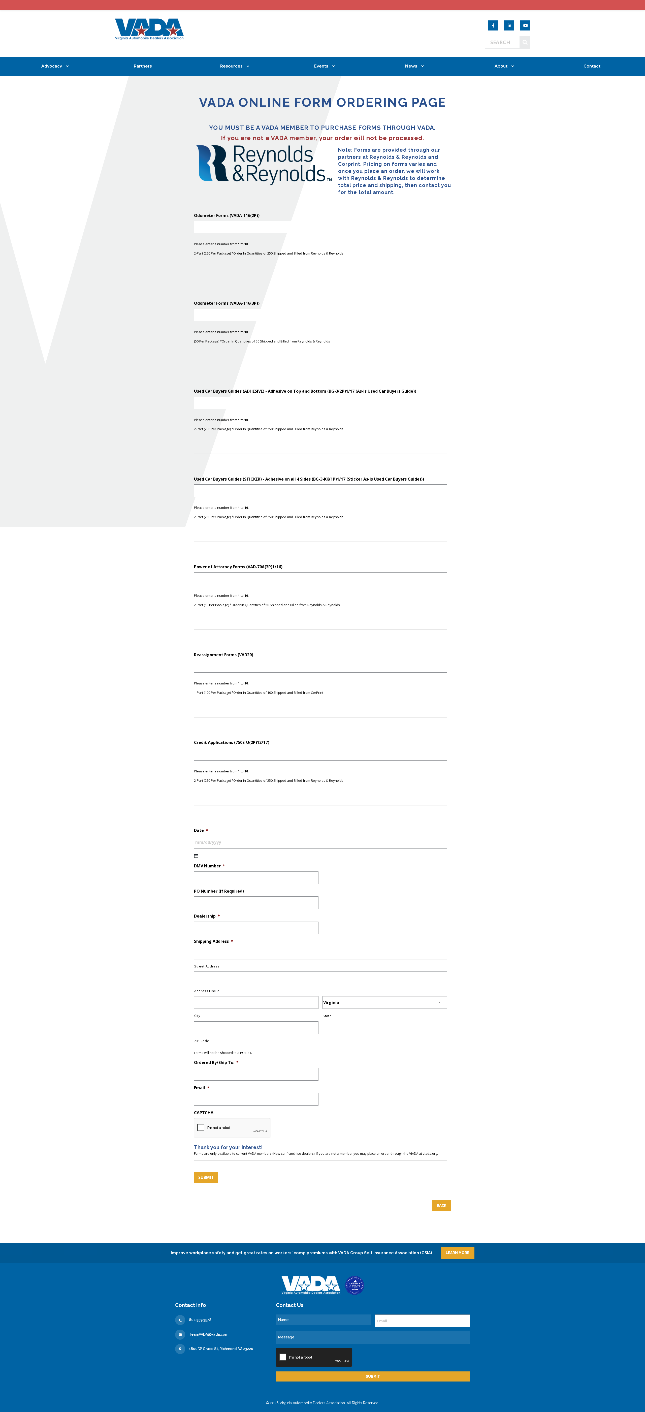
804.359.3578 (200, 1320)
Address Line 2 (206, 991)
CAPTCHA (203, 1112)
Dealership (207, 916)
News (411, 66)
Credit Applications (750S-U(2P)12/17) (231, 742)
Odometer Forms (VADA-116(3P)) (227, 303)
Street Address (206, 966)
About (501, 66)
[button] (441, 1205)
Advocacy (51, 66)
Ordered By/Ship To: (216, 1062)
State (327, 1016)
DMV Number (209, 866)
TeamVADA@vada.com (208, 1334)
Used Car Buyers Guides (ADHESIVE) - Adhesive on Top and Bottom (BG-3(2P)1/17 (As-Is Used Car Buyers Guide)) (305, 391)
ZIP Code (201, 1041)
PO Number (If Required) (219, 891)
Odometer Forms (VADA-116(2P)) (227, 215)
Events (321, 66)
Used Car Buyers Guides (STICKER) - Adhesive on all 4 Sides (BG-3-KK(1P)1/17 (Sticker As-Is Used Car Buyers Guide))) (309, 479)
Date (201, 830)
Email (201, 1087)
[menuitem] (53, 66)
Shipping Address (213, 941)
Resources (231, 66)
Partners (143, 66)
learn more (457, 1253)
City (197, 1015)
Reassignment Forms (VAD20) (223, 654)
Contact (592, 66)
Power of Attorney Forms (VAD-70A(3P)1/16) (238, 567)
